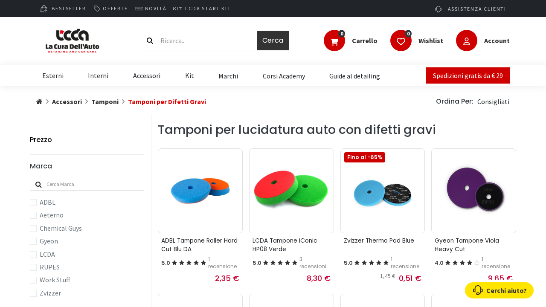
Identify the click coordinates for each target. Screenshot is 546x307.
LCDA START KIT (208, 8)
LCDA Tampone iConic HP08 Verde (285, 245)
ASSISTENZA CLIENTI (476, 9)
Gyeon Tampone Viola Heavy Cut (467, 245)
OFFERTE (115, 8)
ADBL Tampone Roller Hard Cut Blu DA (199, 245)
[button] (493, 101)
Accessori (67, 101)
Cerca (272, 40)
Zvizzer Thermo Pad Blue (379, 241)
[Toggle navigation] (334, 41)
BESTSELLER (69, 8)
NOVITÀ (156, 8)
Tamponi (105, 101)
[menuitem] (228, 75)
